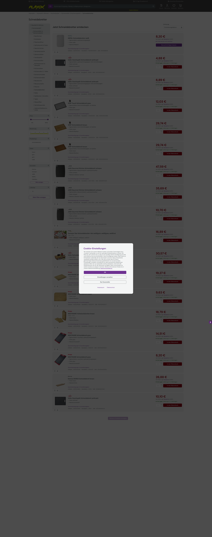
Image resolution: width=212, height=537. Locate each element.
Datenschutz (111, 287)
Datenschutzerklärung (106, 268)
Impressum (100, 287)
